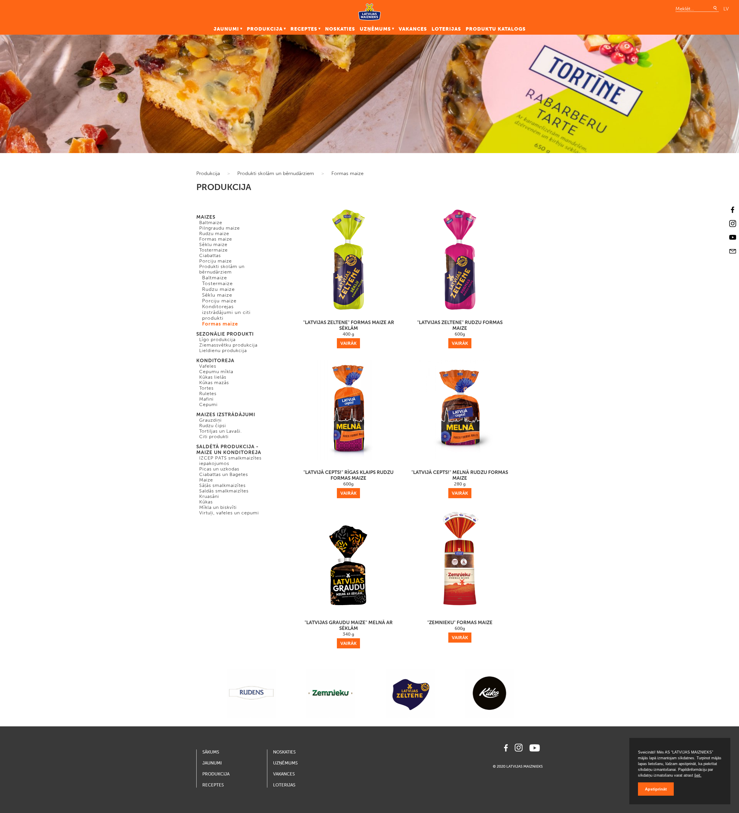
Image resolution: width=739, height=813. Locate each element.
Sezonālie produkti (225, 334)
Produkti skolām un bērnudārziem (275, 173)
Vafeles (207, 366)
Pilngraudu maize (219, 228)
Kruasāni (209, 496)
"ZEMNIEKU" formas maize (459, 629)
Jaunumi (226, 29)
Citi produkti (214, 436)
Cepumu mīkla (216, 371)
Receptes (303, 29)
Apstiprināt (656, 789)
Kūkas (206, 502)
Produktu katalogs (496, 29)
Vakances (413, 29)
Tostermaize (213, 250)
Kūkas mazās (214, 382)
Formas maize (347, 173)
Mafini (206, 399)
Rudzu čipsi (212, 425)
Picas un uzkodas (219, 469)
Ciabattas (210, 255)
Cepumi (208, 404)
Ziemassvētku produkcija (228, 345)
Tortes (206, 388)
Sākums (210, 752)
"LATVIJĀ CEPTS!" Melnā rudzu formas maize (459, 482)
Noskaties (340, 29)
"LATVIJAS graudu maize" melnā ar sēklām (349, 632)
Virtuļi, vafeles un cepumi (229, 513)
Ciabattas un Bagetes (223, 474)
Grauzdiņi (210, 420)
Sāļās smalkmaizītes (222, 485)
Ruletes (208, 393)
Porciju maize (215, 261)
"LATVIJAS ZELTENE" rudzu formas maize (460, 332)
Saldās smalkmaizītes (224, 491)
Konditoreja (215, 360)
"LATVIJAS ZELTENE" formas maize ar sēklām (348, 332)
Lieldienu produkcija (223, 350)
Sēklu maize (213, 244)
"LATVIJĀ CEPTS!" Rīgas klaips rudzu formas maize (348, 482)
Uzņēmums (375, 29)
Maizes (205, 217)
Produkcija (265, 29)
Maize (206, 480)
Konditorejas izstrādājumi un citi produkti (226, 312)
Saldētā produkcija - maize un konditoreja (228, 449)
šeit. (697, 775)
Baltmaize (210, 222)
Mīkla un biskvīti (218, 507)
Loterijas (446, 29)
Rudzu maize (214, 233)
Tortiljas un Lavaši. (220, 431)
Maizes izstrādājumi (225, 414)
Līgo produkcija (217, 339)
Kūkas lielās (212, 377)
